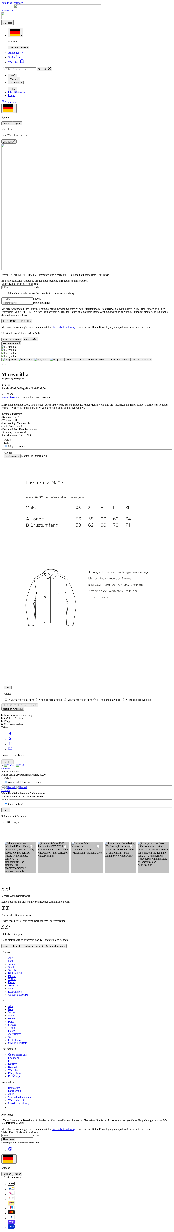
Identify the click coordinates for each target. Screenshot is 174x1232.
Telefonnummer (41, 302)
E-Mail (36, 287)
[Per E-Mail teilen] (10, 749)
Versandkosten (9, 397)
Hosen (11, 982)
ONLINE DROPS (18, 994)
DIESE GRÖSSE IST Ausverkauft (19, 705)
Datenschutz (14, 1090)
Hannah (5, 790)
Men (12, 75)
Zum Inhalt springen (12, 2)
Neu (10, 960)
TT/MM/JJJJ (39, 299)
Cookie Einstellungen (19, 1103)
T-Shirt (12, 979)
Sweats (12, 970)
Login (11, 95)
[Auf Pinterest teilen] (10, 744)
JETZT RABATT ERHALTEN (17, 321)
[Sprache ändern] (15, 32)
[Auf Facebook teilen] (10, 734)
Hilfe (12, 89)
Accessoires (14, 985)
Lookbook (13, 1057)
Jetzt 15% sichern (12, 339)
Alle (10, 957)
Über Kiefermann (17, 92)
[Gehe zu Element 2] (25, 359)
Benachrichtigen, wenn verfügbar (21, 712)
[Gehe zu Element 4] (57, 359)
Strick (11, 967)
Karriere (12, 1063)
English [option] (24, 47)
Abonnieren (8, 1139)
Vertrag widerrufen (20, 1107)
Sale (10, 988)
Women (13, 79)
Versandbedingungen (19, 1097)
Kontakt (12, 1067)
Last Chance (15, 991)
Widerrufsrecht (16, 1100)
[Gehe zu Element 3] (41, 359)
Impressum (14, 1087)
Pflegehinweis (15, 1073)
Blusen (12, 976)
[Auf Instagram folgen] (10, 1150)
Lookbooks (15, 82)
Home (4, 364)
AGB (11, 1093)
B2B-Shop (14, 1076)
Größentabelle (12, 456)
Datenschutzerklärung (63, 327)
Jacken (11, 964)
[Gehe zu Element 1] (9, 359)
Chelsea (5, 768)
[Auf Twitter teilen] (10, 739)
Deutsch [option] (14, 47)
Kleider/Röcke (16, 973)
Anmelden (10, 102)
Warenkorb (14, 1070)
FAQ (11, 1060)
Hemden (12, 1018)
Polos (11, 1021)
